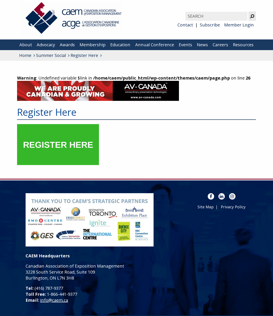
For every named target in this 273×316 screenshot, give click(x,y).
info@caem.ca (54, 300)
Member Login (239, 25)
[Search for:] (216, 16)
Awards (67, 45)
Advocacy (46, 45)
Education (120, 45)
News (202, 45)
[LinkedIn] (221, 196)
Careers (220, 45)
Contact (185, 25)
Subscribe (210, 25)
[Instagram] (232, 196)
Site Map (205, 206)
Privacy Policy (233, 206)
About (25, 45)
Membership (93, 45)
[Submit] (252, 16)
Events (185, 45)
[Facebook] (211, 196)
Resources (243, 45)
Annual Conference (154, 45)
